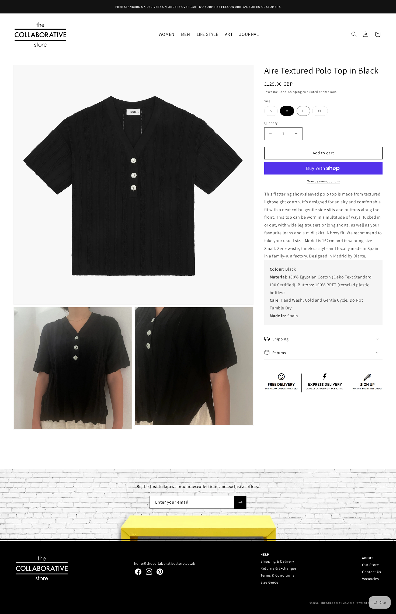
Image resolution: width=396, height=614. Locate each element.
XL (323, 112)
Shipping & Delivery (277, 561)
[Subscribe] (240, 502)
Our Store (370, 564)
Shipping (295, 91)
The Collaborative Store (337, 603)
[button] (166, 34)
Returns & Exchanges (278, 568)
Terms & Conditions (277, 575)
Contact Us (371, 571)
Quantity (271, 123)
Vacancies (370, 578)
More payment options (323, 181)
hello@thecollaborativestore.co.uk (164, 563)
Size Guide (269, 582)
